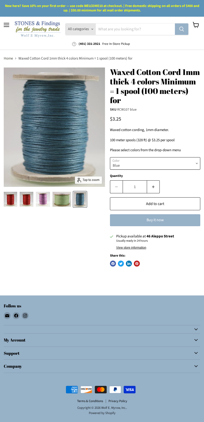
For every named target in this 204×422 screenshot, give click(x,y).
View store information (131, 247)
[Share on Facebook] (113, 264)
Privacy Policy (117, 401)
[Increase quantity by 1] (153, 186)
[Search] (181, 29)
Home (8, 58)
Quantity (116, 176)
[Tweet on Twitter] (121, 264)
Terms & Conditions (90, 401)
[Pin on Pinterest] (137, 264)
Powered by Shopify (102, 413)
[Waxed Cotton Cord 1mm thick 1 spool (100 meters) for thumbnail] (10, 199)
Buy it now (155, 220)
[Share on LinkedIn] (129, 264)
